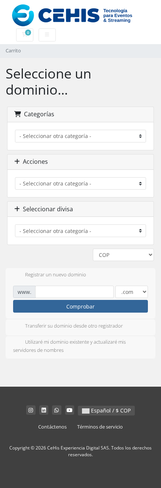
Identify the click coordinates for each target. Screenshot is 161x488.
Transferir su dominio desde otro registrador (74, 325)
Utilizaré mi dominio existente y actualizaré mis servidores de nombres (69, 345)
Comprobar (80, 306)
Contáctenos (52, 427)
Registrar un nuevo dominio (55, 274)
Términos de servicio (100, 427)
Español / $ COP (110, 410)
